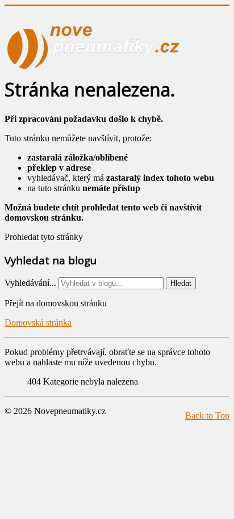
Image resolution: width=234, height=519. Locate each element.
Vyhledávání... (30, 283)
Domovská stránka (38, 322)
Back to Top (207, 415)
